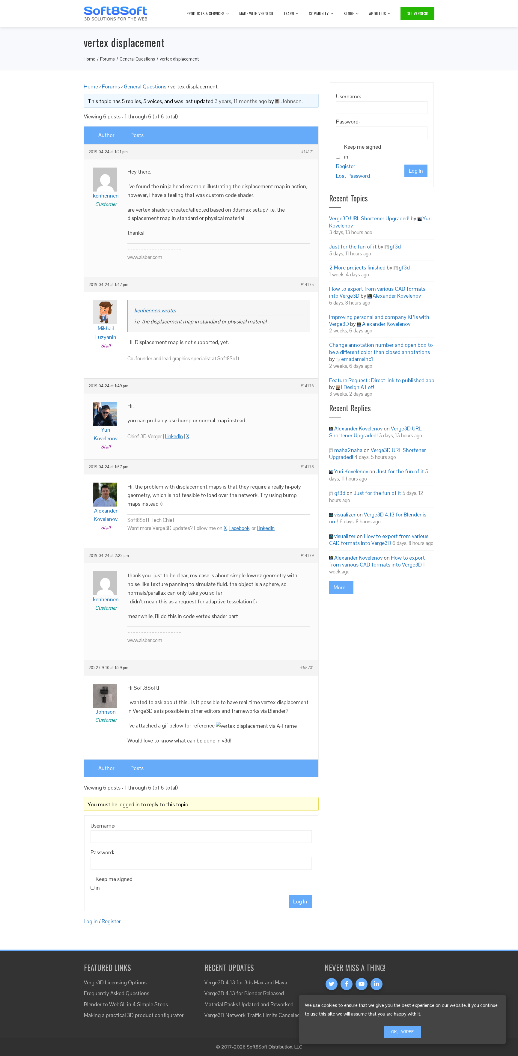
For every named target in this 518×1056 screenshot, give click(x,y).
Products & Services (205, 13)
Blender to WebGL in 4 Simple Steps (126, 1004)
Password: (102, 852)
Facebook (239, 528)
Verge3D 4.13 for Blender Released (244, 993)
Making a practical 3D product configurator (134, 1015)
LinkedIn (174, 436)
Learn (289, 13)
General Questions (145, 86)
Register (111, 921)
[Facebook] (347, 984)
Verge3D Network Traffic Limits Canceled (252, 1015)
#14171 (307, 152)
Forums (111, 86)
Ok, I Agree (402, 1031)
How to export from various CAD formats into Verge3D (378, 539)
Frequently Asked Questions (116, 993)
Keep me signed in (114, 883)
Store (349, 13)
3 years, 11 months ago (241, 101)
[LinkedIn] (377, 984)
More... (341, 587)
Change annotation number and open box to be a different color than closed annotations (381, 348)
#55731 (307, 667)
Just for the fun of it (353, 246)
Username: (103, 825)
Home (91, 86)
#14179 (307, 555)
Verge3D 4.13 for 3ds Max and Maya (245, 982)
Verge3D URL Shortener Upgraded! (369, 218)
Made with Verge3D (256, 13)
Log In (300, 901)
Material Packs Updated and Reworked (248, 1004)
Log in (91, 921)
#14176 (307, 386)
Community (319, 13)
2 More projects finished (357, 267)
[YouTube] (362, 984)
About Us (377, 13)
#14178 (307, 467)
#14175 (307, 284)
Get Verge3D (417, 13)
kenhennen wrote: (155, 310)
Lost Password (353, 175)
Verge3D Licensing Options (115, 982)
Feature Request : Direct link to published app (381, 380)
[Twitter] (332, 984)
